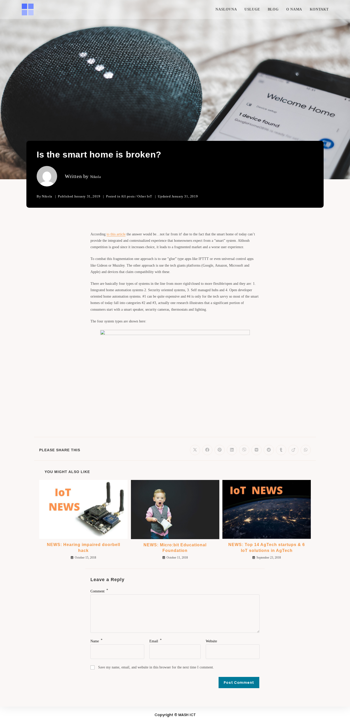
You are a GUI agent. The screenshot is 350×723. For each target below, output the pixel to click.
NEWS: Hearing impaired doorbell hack (83, 547)
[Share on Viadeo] (293, 450)
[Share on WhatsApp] (306, 450)
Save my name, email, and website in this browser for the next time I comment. (156, 667)
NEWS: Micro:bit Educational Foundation (175, 548)
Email (155, 641)
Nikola (95, 177)
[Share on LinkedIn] (232, 450)
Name (96, 641)
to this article (116, 234)
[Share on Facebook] (207, 450)
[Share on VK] (256, 450)
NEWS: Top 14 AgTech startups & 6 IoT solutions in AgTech (266, 547)
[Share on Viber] (244, 450)
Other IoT (144, 196)
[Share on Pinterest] (219, 450)
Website (211, 641)
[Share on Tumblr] (281, 450)
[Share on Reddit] (269, 450)
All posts (128, 196)
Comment (99, 591)
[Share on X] (195, 450)
